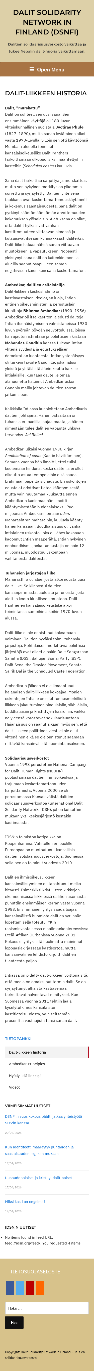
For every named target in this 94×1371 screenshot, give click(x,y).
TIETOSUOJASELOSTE (35, 1271)
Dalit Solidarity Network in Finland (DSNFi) (47, 22)
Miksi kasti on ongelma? (25, 1201)
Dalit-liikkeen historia (27, 1052)
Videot (14, 1087)
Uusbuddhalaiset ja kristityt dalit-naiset (38, 1177)
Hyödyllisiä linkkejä (25, 1075)
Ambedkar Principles (27, 1063)
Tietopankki (18, 1038)
